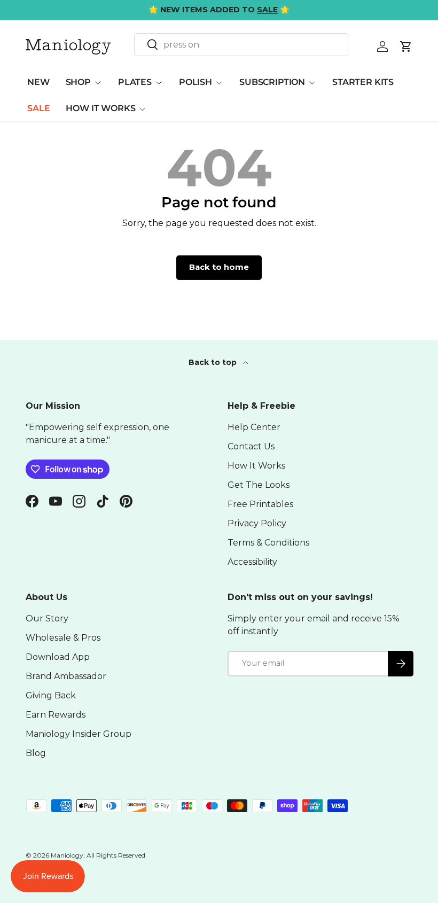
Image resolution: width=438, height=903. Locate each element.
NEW (38, 82)
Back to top (214, 362)
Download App (58, 657)
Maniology (67, 855)
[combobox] (241, 45)
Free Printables (260, 504)
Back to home (219, 267)
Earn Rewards (55, 715)
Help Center (254, 427)
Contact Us (251, 446)
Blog (36, 753)
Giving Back (51, 695)
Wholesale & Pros (63, 638)
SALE (38, 108)
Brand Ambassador (66, 676)
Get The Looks (259, 485)
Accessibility (252, 562)
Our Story (47, 618)
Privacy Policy (257, 523)
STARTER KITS (363, 82)
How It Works (256, 466)
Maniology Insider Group (78, 734)
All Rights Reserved (116, 855)
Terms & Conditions (268, 543)
